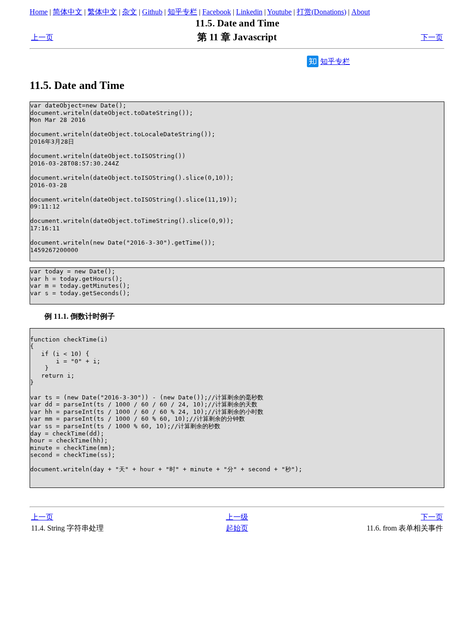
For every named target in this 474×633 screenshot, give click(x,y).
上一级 (237, 517)
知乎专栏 (182, 12)
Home (39, 12)
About (360, 12)
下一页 (432, 37)
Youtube (279, 12)
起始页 (237, 528)
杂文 (129, 12)
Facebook (216, 12)
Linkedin (249, 12)
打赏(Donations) (321, 12)
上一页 (42, 37)
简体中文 (67, 12)
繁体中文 (102, 12)
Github (152, 12)
